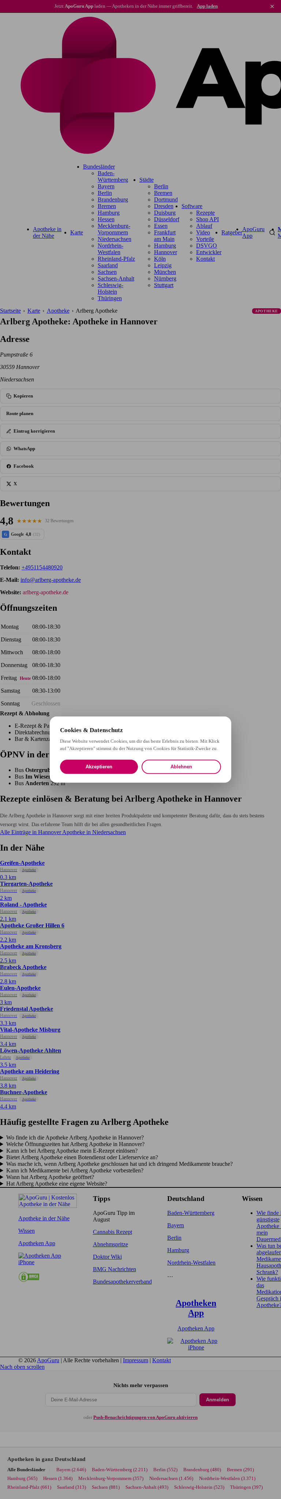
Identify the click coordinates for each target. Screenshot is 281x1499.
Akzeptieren (99, 766)
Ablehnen (181, 766)
